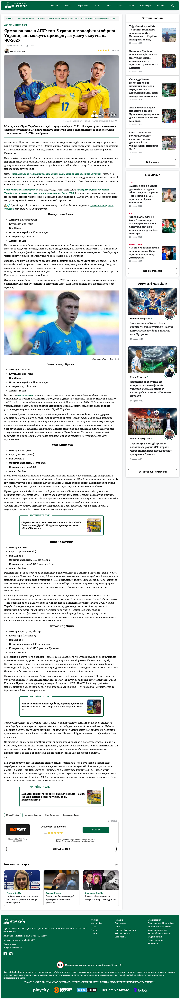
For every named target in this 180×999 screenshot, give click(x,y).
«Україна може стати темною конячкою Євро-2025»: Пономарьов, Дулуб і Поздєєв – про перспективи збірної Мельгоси (52, 525)
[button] (172, 5)
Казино (160, 5)
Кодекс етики (155, 936)
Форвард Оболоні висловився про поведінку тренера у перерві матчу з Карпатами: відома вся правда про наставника (143, 88)
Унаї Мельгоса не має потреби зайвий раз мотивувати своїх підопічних (56, 173)
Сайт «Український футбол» (21, 189)
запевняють (25, 395)
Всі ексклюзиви (152, 271)
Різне (131, 5)
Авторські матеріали (16, 25)
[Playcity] (41, 990)
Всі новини (152, 162)
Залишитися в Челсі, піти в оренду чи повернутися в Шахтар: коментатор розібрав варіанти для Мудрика (152, 329)
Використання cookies (159, 926)
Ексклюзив (120, 923)
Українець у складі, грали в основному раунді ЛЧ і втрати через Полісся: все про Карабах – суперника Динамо (151, 449)
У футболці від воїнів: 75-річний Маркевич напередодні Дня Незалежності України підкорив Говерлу (143, 33)
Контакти (153, 943)
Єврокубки (83, 5)
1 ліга (108, 5)
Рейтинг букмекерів (125, 930)
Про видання (154, 920)
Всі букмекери (61, 849)
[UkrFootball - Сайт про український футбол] (14, 5)
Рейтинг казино (123, 933)
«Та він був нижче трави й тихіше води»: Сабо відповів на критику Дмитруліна (144, 252)
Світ (131, 213)
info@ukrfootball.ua (13, 947)
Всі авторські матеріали (153, 471)
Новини (54, 5)
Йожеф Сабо (135, 244)
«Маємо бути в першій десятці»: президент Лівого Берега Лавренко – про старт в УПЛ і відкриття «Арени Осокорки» (143, 194)
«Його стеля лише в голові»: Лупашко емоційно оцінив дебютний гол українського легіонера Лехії (143, 141)
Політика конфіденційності (162, 923)
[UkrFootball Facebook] (5, 953)
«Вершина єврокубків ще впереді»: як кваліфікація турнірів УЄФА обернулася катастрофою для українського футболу (150, 389)
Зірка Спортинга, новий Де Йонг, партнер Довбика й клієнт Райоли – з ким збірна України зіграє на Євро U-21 (53, 706)
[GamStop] (86, 990)
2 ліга (119, 5)
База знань (120, 936)
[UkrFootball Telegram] (11, 953)
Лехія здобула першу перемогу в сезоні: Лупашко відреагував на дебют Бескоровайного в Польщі (144, 114)
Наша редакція (155, 940)
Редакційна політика (159, 933)
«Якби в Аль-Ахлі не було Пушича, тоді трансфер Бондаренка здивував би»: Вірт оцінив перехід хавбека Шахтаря (143, 225)
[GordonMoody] (63, 990)
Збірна (68, 5)
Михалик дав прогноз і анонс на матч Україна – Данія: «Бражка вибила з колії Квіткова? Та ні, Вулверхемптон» (53, 796)
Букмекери (145, 5)
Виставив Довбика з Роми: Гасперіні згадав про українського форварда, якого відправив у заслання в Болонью (143, 59)
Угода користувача (157, 930)
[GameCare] (140, 990)
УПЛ (96, 5)
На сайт (96, 830)
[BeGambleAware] (115, 990)
